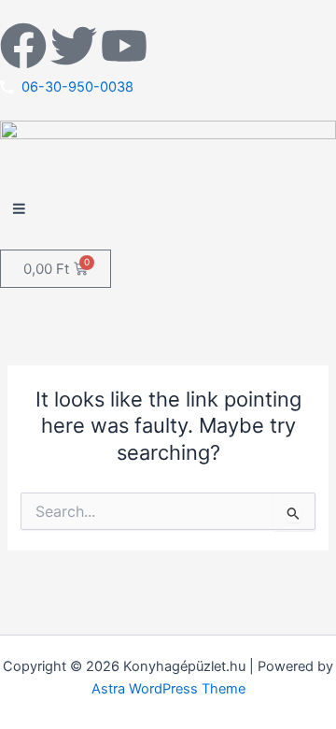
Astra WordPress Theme (168, 688)
